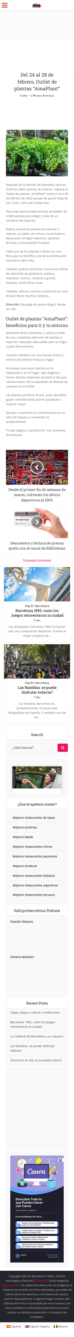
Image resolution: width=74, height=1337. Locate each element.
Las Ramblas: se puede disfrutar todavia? (37, 690)
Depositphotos (11, 1285)
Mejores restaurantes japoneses (35, 856)
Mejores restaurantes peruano (34, 895)
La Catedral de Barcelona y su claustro (36, 1036)
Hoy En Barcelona (37, 606)
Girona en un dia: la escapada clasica (36, 1060)
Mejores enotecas (25, 866)
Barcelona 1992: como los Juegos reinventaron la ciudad (37, 613)
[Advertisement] (37, 1108)
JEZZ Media (40, 1280)
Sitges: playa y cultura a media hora (35, 1012)
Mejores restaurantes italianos (34, 876)
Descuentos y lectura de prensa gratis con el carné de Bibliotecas (35, 1274)
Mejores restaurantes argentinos (35, 885)
